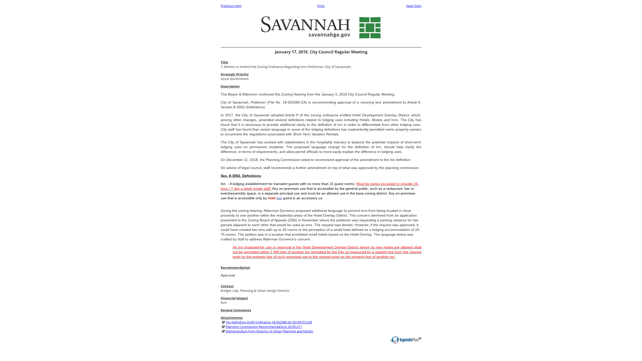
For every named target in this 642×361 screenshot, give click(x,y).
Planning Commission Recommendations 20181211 (264, 326)
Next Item (413, 6)
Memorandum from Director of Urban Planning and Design (269, 331)
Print (321, 6)
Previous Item (231, 6)
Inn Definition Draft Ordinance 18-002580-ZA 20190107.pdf (269, 322)
